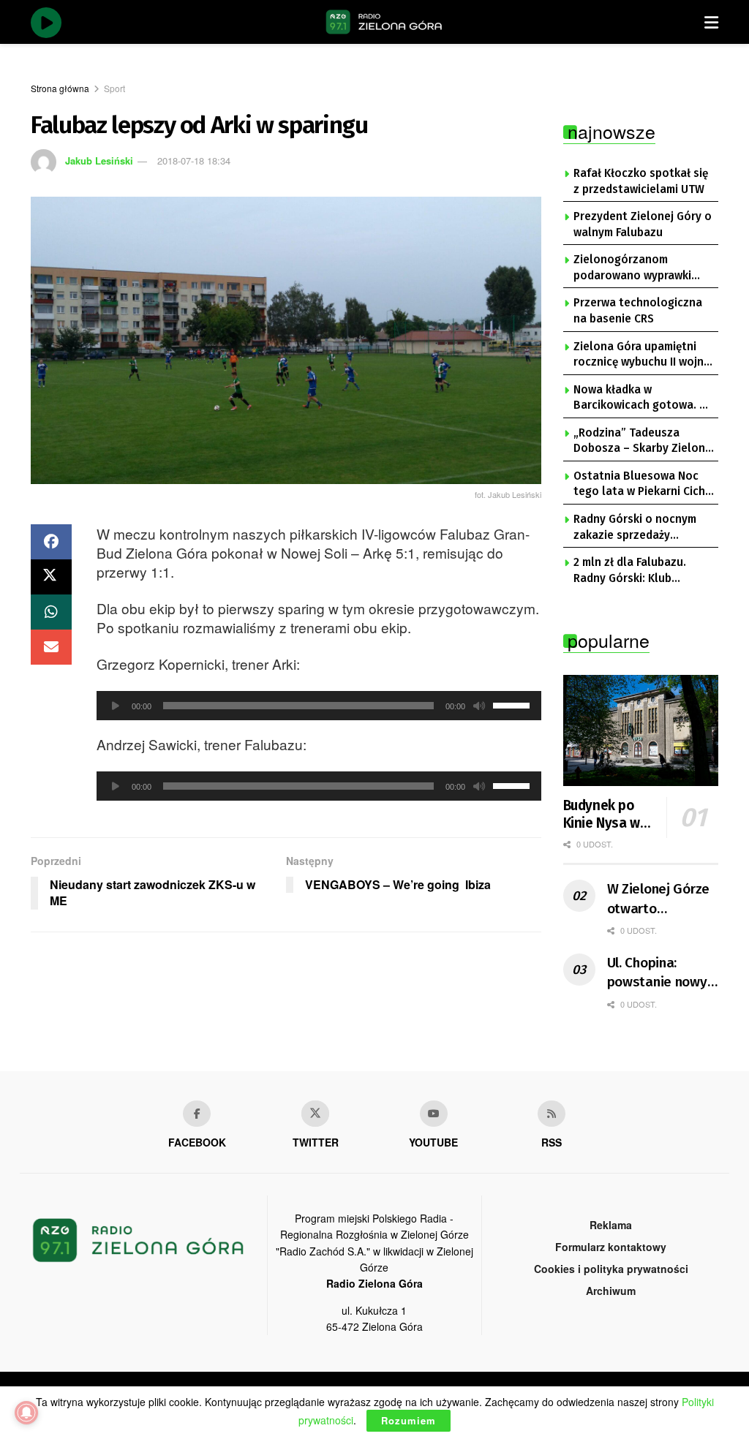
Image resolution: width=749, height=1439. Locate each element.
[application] (319, 705)
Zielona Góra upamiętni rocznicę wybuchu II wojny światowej (641, 355)
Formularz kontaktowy (610, 1246)
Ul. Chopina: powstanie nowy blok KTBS (657, 973)
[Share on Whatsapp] (51, 612)
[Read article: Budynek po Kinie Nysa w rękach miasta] (641, 730)
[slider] (513, 704)
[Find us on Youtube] (434, 1113)
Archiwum (611, 1290)
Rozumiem (408, 1420)
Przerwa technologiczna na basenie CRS (637, 310)
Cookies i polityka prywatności (611, 1268)
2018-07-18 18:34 (193, 160)
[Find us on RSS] (551, 1113)
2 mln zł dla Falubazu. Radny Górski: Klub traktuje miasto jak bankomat (629, 571)
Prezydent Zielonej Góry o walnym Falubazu (642, 224)
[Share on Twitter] (51, 576)
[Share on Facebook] (51, 541)
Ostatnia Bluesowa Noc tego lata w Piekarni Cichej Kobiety (644, 484)
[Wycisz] (479, 705)
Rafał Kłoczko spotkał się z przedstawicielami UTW (640, 181)
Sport (114, 88)
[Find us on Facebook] (197, 1113)
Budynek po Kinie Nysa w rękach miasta (606, 814)
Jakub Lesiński (99, 160)
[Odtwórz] (115, 705)
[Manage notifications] (26, 1412)
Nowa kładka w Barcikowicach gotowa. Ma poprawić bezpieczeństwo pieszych (644, 398)
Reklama (611, 1224)
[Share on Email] (51, 647)
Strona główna (60, 88)
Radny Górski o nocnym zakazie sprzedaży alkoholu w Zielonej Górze (642, 528)
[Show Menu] (711, 22)
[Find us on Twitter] (315, 1113)
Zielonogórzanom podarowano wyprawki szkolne (632, 268)
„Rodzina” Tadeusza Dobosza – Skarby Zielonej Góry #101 (644, 441)
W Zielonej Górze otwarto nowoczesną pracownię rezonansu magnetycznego (658, 899)
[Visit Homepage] (384, 22)
